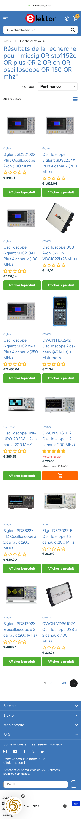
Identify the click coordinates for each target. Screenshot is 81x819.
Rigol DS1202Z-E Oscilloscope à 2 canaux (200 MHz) (59, 536)
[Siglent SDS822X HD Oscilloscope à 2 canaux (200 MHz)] (21, 501)
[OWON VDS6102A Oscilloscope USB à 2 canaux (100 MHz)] (60, 594)
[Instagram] (5, 751)
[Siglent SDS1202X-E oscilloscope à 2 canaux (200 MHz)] (21, 594)
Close (40, 705)
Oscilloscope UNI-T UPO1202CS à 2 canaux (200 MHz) (21, 439)
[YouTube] (15, 751)
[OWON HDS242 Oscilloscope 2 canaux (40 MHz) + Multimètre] (60, 311)
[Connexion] (67, 18)
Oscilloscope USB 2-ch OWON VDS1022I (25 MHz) (59, 253)
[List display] (75, 99)
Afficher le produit (22, 192)
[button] (13, 806)
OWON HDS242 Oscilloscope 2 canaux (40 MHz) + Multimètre (59, 349)
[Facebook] (24, 751)
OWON (46, 241)
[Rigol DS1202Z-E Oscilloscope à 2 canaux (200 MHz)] (60, 501)
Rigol (45, 524)
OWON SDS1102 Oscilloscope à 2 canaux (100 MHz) (58, 439)
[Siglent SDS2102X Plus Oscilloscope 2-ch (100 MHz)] (21, 125)
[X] (33, 751)
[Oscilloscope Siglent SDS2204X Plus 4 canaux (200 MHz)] (60, 125)
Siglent (7, 148)
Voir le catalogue (5, 18)
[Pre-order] (60, 476)
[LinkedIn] (42, 751)
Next (74, 683)
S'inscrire (73, 784)
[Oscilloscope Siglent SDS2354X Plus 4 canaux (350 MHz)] (21, 311)
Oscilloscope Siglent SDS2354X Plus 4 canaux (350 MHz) (20, 349)
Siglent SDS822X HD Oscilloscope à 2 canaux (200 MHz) (19, 539)
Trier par (27, 86)
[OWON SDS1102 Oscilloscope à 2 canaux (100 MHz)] (60, 404)
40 (64, 683)
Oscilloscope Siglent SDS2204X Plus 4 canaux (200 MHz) (59, 163)
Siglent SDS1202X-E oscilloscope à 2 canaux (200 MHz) (20, 629)
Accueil (8, 41)
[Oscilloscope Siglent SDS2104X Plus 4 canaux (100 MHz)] (21, 218)
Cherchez (73, 30)
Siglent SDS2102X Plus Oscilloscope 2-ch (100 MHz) (19, 160)
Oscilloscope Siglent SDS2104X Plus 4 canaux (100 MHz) (20, 256)
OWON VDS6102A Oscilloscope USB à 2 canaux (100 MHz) (59, 632)
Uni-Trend (9, 427)
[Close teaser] (23, 796)
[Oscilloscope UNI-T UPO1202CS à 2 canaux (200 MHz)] (21, 404)
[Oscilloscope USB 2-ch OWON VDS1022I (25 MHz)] (60, 218)
